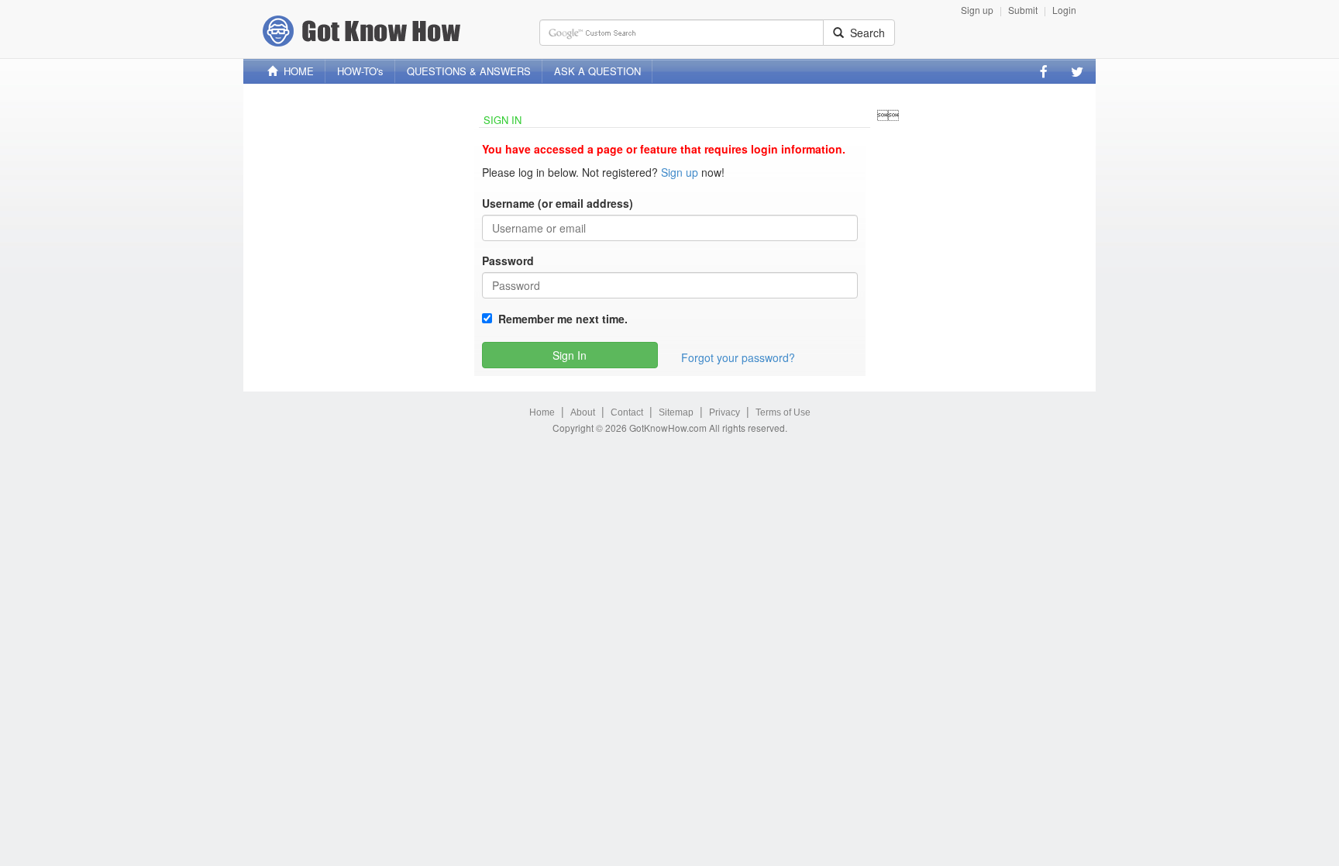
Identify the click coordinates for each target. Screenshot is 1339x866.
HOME (295, 71)
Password (508, 260)
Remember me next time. (560, 318)
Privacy (724, 412)
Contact (627, 412)
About (582, 412)
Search (864, 32)
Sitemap (676, 412)
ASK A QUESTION (597, 71)
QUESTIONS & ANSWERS (469, 71)
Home (542, 412)
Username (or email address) (557, 203)
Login (1064, 9)
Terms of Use (783, 412)
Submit (1023, 9)
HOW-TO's (360, 71)
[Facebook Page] (1043, 71)
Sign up (977, 9)
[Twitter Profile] (1077, 71)
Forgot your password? (738, 357)
